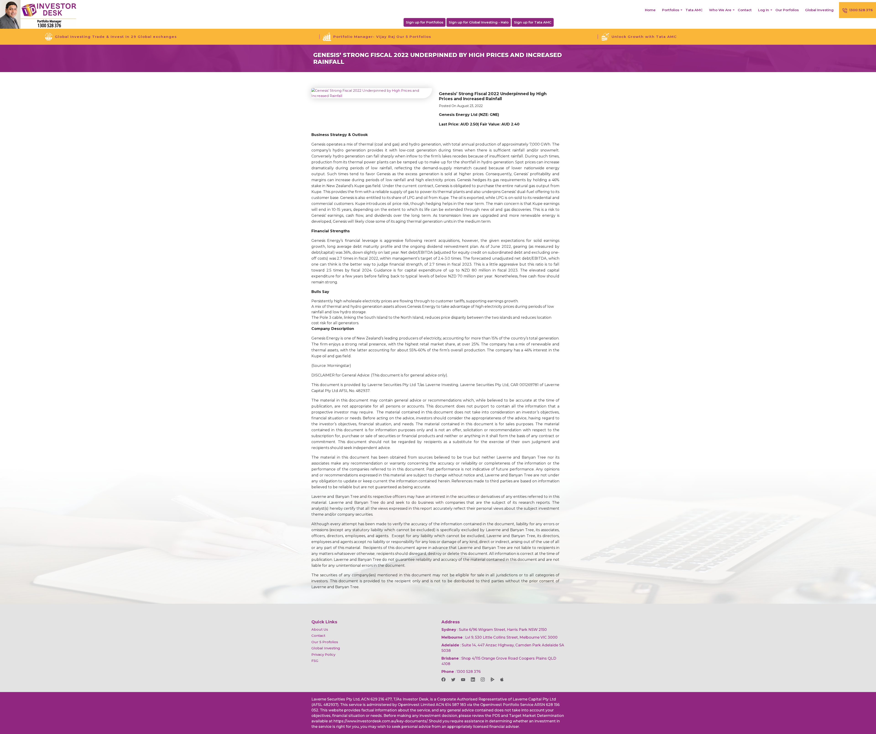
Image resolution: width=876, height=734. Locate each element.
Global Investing (819, 10)
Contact (745, 10)
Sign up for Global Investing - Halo (478, 22)
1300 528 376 (861, 10)
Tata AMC (694, 10)
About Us (319, 629)
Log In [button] (763, 10)
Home (650, 10)
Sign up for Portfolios (424, 22)
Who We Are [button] (720, 10)
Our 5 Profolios (324, 642)
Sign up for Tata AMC (532, 22)
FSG (314, 660)
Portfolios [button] (670, 10)
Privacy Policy (323, 654)
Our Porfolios (787, 10)
